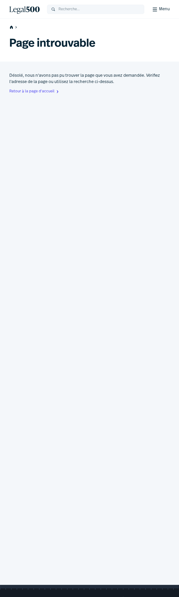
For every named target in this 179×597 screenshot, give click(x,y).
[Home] (24, 9)
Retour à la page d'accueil (32, 91)
